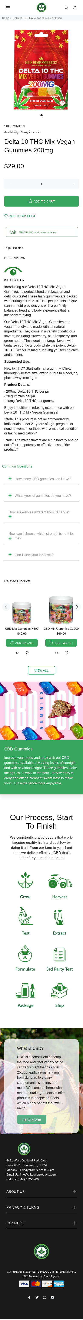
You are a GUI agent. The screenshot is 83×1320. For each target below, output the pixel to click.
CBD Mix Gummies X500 (22, 628)
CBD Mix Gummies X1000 (61, 628)
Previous (6, 607)
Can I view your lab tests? (34, 555)
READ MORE (31, 1119)
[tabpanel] (41, 70)
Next (77, 607)
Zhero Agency (51, 1276)
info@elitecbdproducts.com (38, 1174)
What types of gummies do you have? (43, 495)
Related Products (17, 581)
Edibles (18, 247)
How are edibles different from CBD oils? (39, 512)
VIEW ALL (41, 670)
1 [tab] (41, 115)
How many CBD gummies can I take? (43, 479)
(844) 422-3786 (28, 1179)
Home (5, 18)
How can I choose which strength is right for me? (41, 536)
